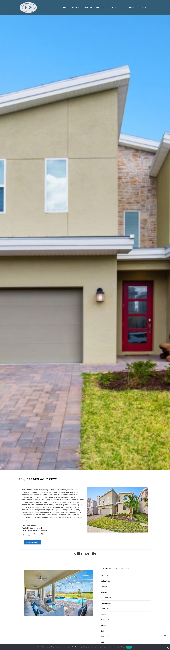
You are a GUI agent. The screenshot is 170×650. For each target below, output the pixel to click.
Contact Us (142, 7)
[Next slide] (144, 509)
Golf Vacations (102, 7)
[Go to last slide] (90, 509)
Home (65, 7)
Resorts (75, 7)
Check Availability (32, 542)
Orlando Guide (128, 7)
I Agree (129, 647)
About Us (115, 7)
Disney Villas (87, 7)
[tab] (89, 529)
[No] (168, 647)
